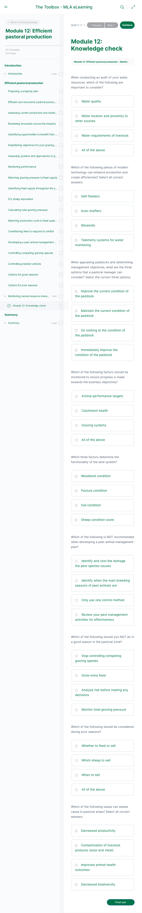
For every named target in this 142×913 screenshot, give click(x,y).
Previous (97, 25)
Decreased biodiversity (97, 884)
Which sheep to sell (95, 760)
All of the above (93, 150)
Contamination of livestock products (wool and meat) (97, 847)
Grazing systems (93, 425)
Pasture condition (94, 490)
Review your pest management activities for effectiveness (101, 617)
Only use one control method (102, 600)
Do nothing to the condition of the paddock (100, 332)
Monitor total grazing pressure (103, 709)
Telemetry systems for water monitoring (99, 242)
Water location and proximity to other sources (101, 118)
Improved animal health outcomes (95, 867)
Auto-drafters (90, 211)
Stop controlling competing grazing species (98, 658)
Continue (127, 25)
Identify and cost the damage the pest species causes (100, 563)
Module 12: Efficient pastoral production (96, 61)
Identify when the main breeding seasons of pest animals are (102, 583)
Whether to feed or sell (98, 746)
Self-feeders (90, 196)
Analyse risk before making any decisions (101, 692)
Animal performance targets (102, 396)
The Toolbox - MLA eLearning (64, 7)
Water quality (91, 101)
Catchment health (94, 410)
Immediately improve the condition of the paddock (96, 352)
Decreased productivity (97, 831)
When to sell (90, 775)
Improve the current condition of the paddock (102, 293)
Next (110, 25)
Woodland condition (95, 476)
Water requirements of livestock (105, 135)
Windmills (87, 225)
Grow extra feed (94, 675)
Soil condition (90, 505)
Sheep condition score (97, 520)
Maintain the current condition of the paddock (102, 313)
